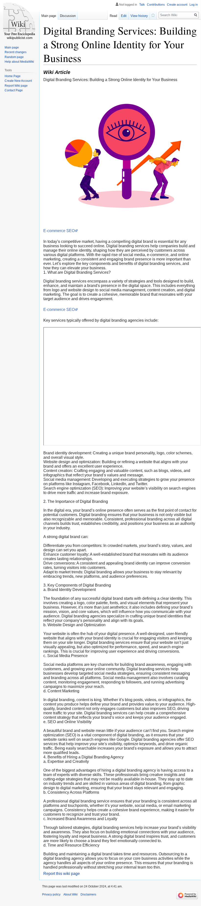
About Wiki (70, 894)
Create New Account (18, 80)
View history (139, 16)
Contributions (156, 4)
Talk (142, 4)
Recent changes (15, 52)
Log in (193, 4)
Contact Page (14, 90)
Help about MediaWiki (19, 61)
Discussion (68, 16)
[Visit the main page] (19, 19)
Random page (14, 57)
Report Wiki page (16, 85)
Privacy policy (51, 894)
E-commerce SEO (59, 231)
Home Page (13, 76)
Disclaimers (88, 894)
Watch (153, 15)
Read (113, 16)
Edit (124, 16)
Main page (48, 16)
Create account (177, 4)
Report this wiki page (61, 873)
